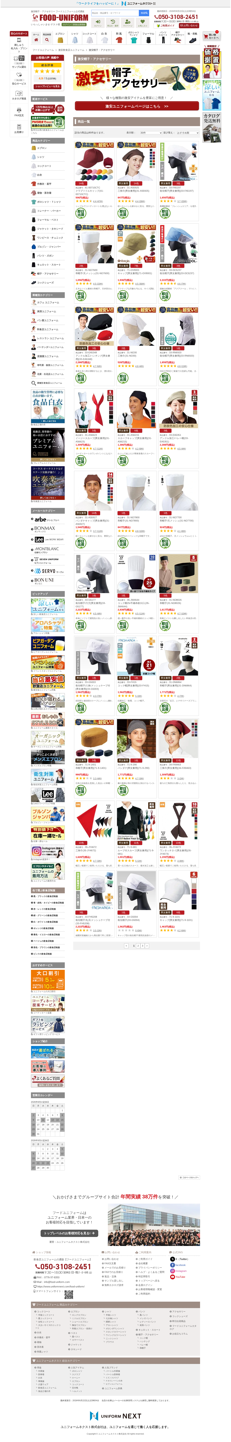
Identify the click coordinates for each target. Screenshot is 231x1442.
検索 (143, 13)
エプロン (75, 1311)
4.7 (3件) (139, 778)
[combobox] (115, 13)
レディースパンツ (148, 1322)
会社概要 (143, 1263)
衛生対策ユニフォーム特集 (45, 784)
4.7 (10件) (182, 613)
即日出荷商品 (179, 1321)
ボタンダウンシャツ (115, 1328)
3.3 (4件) (97, 778)
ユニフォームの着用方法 (44, 881)
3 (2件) (180, 778)
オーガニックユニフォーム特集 (47, 746)
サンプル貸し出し (114, 1280)
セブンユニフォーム (114, 1384)
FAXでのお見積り (114, 1272)
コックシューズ (180, 1316)
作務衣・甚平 (43, 1337)
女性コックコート (46, 1322)
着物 (39, 1342)
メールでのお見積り (115, 1267)
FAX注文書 (110, 1263)
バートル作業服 (113, 1371)
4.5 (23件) (98, 284)
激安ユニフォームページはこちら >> (137, 106)
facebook (181, 1265)
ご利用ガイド (145, 1259)
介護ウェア (43, 1384)
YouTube (180, 1276)
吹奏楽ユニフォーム (42, 501)
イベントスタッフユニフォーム (47, 671)
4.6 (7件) (181, 284)
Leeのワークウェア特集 (44, 803)
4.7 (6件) (97, 366)
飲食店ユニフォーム (47, 1388)
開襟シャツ (111, 1322)
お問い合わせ (190, 25)
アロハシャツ (112, 1325)
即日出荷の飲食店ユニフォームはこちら (47, 131)
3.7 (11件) (98, 531)
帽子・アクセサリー (148, 1334)
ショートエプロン (80, 1322)
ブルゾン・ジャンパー (43, 822)
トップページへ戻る (149, 1280)
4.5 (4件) (181, 448)
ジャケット (76, 1344)
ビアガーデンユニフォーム (45, 652)
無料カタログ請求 (114, 1285)
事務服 (41, 1381)
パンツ (141, 1311)
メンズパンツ (146, 1318)
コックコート (43, 1311)
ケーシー (76, 1378)
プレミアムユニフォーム (44, 463)
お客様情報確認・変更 (150, 1289)
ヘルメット (77, 1391)
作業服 (41, 1371)
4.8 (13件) (182, 366)
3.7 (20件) (182, 201)
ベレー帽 (144, 1345)
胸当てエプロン (79, 1325)
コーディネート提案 (42, 1013)
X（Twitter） (183, 1259)
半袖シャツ (111, 1315)
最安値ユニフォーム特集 (44, 690)
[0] (212, 44)
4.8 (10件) (140, 531)
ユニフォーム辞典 (113, 1388)
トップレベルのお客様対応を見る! (67, 1233)
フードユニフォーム (68, 1213)
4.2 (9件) (139, 448)
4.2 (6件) (181, 930)
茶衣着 (40, 1347)
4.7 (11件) (98, 448)
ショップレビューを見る (48, 86)
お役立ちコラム (180, 1333)
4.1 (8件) (181, 531)
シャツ (108, 1311)
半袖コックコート (46, 1315)
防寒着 (41, 1374)
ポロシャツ (77, 1371)
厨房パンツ (145, 1325)
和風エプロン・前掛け (82, 1328)
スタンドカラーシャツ (116, 1332)
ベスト (74, 1333)
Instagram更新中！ (42, 859)
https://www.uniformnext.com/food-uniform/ (61, 1286)
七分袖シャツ (112, 1318)
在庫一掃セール (40, 841)
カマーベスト (78, 1340)
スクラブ (76, 1374)
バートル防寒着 (113, 1374)
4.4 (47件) (98, 201)
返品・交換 (110, 1276)
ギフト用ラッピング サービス (46, 1034)
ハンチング (145, 1341)
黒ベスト (76, 1337)
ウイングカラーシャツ (116, 1335)
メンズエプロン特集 (42, 765)
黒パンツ (144, 1315)
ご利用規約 (144, 1293)
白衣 (39, 1332)
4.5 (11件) (140, 613)
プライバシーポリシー (150, 1267)
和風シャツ (42, 1351)
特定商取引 (144, 1276)
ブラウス (110, 1342)
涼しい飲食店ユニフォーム (45, 614)
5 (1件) (138, 861)
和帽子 (143, 1348)
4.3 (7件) (97, 696)
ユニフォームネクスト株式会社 (73, 1242)
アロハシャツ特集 (41, 633)
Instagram (181, 1270)
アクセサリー (179, 1311)
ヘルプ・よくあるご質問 (151, 1272)
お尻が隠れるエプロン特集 (45, 709)
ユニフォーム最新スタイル (45, 728)
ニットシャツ (112, 1338)
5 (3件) (138, 696)
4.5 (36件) (140, 284)
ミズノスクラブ (112, 1378)
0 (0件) (138, 930)
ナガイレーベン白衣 (114, 1381)
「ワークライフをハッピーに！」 (97, 3)
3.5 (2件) (97, 930)
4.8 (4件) (139, 366)
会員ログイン (145, 1285)
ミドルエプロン (79, 1318)
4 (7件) (180, 696)
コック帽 (144, 1338)
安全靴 (75, 1388)
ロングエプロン (79, 1315)
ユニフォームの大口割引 (44, 991)
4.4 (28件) (140, 201)
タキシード (76, 1349)
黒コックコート (45, 1318)
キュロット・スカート (149, 1330)
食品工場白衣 (39, 424)
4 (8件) (180, 861)
